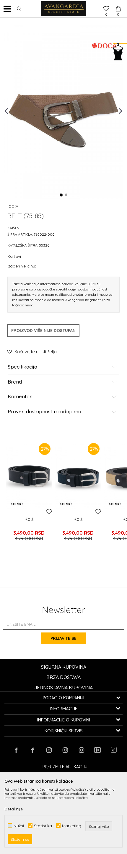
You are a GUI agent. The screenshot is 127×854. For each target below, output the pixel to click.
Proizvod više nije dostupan (43, 330)
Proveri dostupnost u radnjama (44, 411)
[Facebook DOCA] (32, 750)
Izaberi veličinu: (21, 265)
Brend (15, 382)
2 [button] (66, 195)
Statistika (43, 825)
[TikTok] (114, 750)
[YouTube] (97, 750)
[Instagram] (49, 750)
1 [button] (61, 195)
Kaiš (29, 519)
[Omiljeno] (106, 9)
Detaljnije (13, 809)
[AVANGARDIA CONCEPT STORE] (63, 9)
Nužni (19, 825)
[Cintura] (29, 476)
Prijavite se (63, 638)
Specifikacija (22, 367)
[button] (19, 9)
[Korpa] (118, 3)
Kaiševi (13, 228)
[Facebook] (16, 750)
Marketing (71, 825)
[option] (63, 110)
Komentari (20, 396)
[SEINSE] (17, 504)
